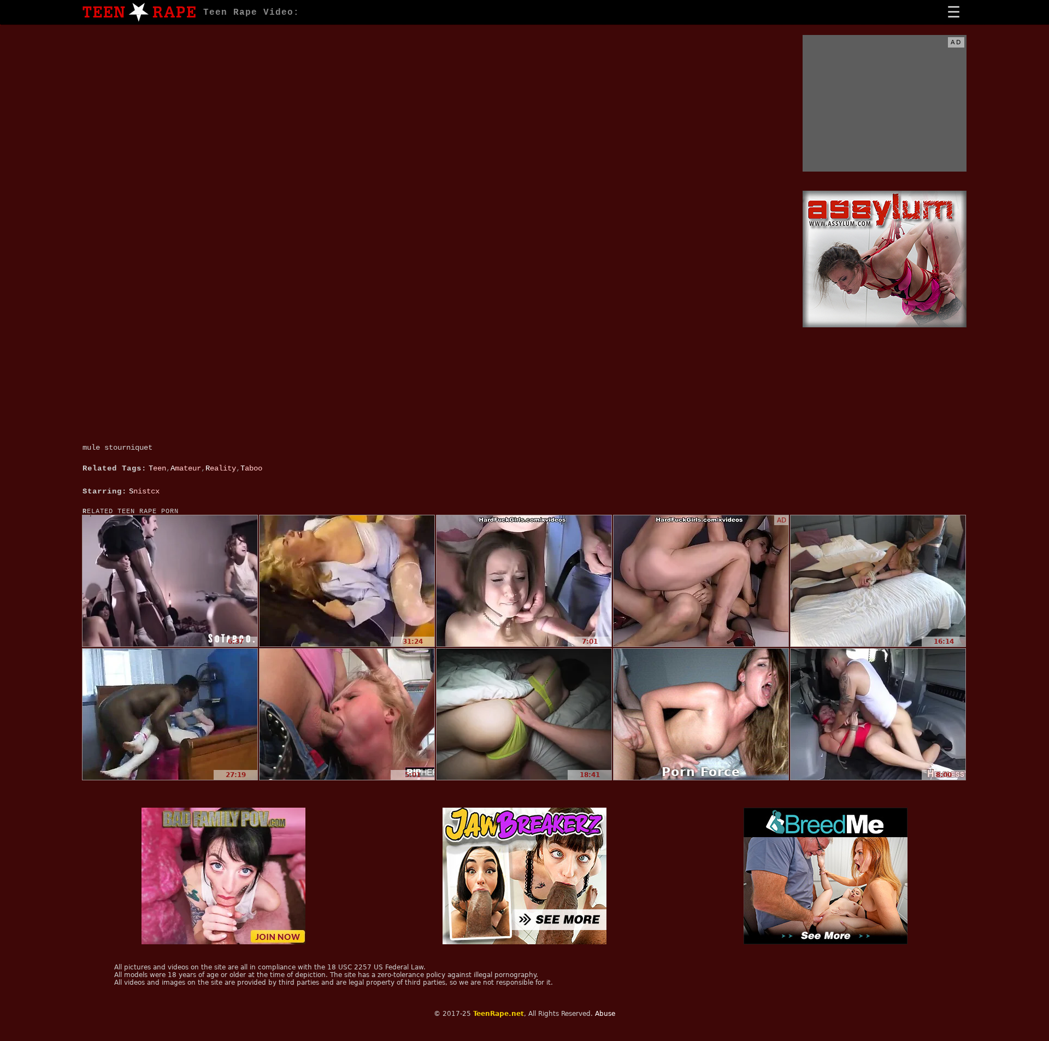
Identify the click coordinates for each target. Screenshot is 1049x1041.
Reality (220, 468)
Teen (157, 468)
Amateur (185, 468)
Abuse (605, 1014)
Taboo (251, 468)
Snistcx (144, 491)
